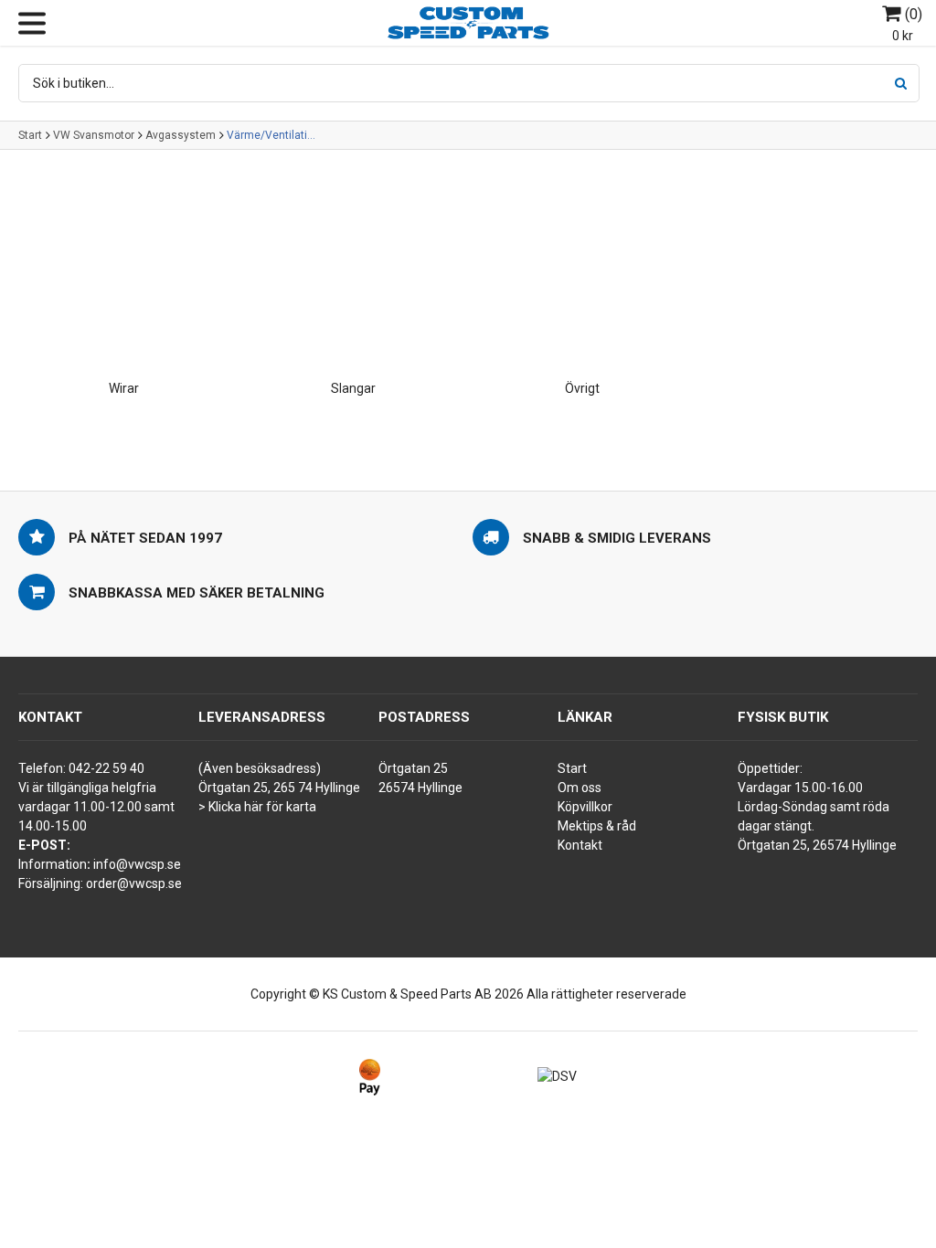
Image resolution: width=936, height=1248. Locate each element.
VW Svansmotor (93, 135)
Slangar (353, 388)
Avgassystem (180, 135)
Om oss (579, 787)
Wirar (124, 388)
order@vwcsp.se (134, 883)
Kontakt (580, 845)
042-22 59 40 (106, 768)
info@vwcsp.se (137, 864)
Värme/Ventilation (272, 135)
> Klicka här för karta (257, 806)
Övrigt (582, 388)
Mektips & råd (597, 826)
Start (30, 135)
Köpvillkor (585, 806)
